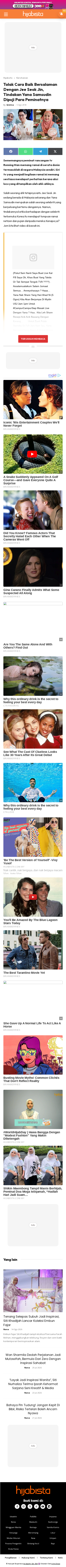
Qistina (10, 105)
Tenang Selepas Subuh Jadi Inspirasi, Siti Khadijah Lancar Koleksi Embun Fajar (31, 1320)
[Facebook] (17, 1506)
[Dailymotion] (49, 1506)
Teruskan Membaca (33, 338)
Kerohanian (22, 77)
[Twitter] (30, 1506)
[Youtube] (42, 1506)
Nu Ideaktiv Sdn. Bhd (30, 1564)
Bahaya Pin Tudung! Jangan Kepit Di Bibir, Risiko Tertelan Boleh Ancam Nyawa (33, 1409)
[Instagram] (23, 1506)
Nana (6, 1329)
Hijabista (7, 77)
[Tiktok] (36, 1506)
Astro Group (55, 1564)
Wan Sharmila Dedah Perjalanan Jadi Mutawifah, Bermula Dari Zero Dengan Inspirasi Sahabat (33, 1359)
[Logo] (33, 14)
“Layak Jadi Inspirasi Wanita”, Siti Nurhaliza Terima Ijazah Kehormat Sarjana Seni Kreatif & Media (33, 1384)
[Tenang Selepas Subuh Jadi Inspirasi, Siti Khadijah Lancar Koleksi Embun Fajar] (33, 1290)
